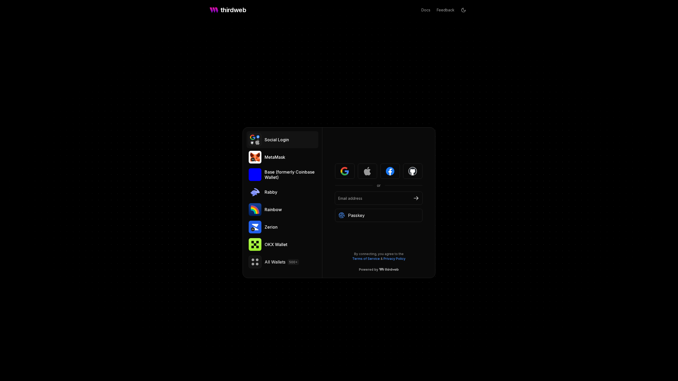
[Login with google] (345, 171)
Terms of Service (366, 259)
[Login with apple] (367, 171)
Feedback (445, 10)
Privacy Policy (394, 259)
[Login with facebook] (390, 171)
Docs (425, 10)
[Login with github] (413, 171)
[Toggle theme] (463, 10)
